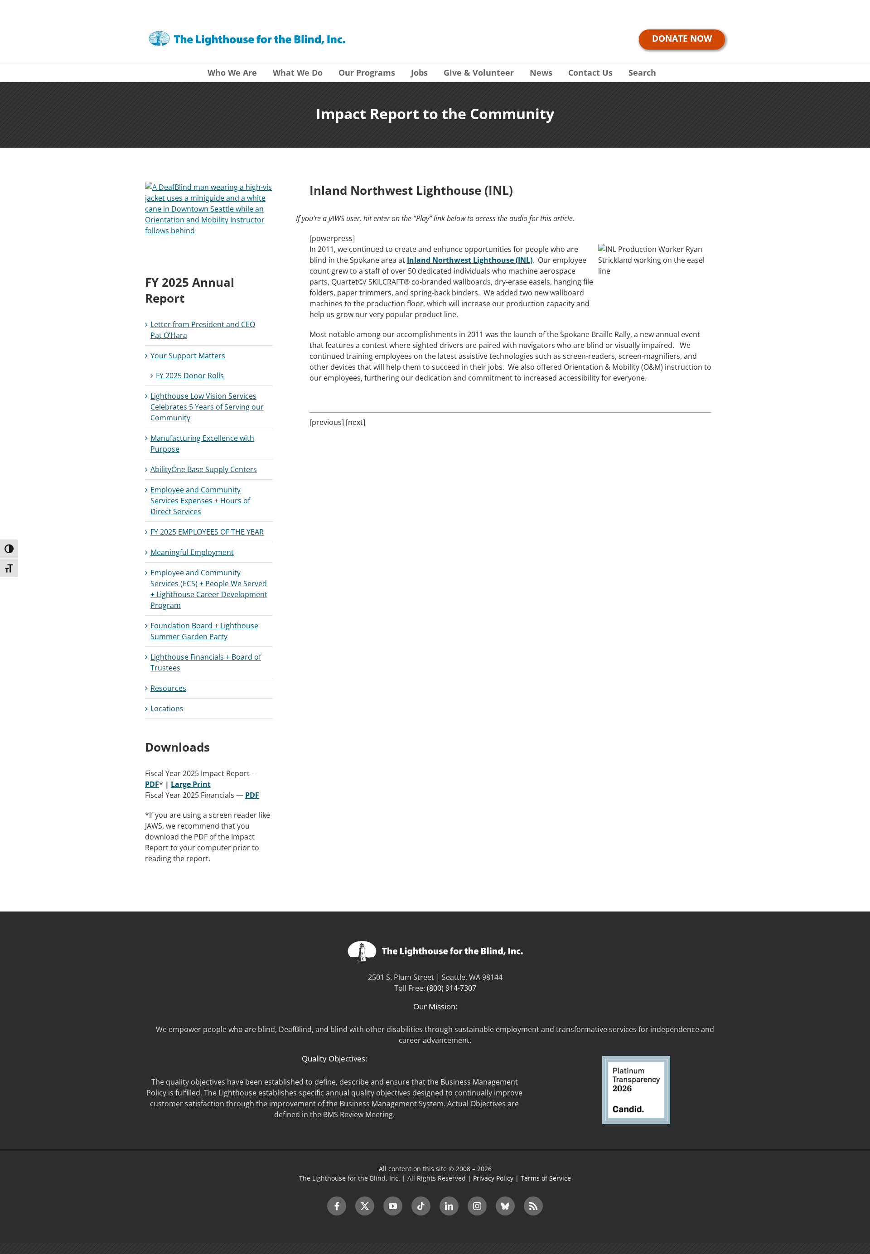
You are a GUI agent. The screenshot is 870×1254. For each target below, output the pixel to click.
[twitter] (364, 1205)
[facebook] (336, 1205)
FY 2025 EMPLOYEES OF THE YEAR (207, 532)
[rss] (533, 1205)
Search (642, 72)
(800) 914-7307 (451, 988)
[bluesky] (505, 1205)
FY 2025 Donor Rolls (190, 376)
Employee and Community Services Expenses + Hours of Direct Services (200, 500)
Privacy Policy (493, 1178)
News (541, 72)
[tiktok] (420, 1205)
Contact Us (590, 72)
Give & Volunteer (479, 72)
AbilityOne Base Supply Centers (203, 469)
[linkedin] (449, 1205)
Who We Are (232, 72)
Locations (167, 709)
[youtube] (392, 1205)
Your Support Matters (187, 356)
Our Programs (366, 72)
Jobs (419, 72)
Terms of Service (546, 1178)
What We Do (298, 72)
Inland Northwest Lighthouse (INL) (469, 260)
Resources (168, 688)
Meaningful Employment (192, 552)
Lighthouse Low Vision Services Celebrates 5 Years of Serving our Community (207, 407)
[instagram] (477, 1205)
